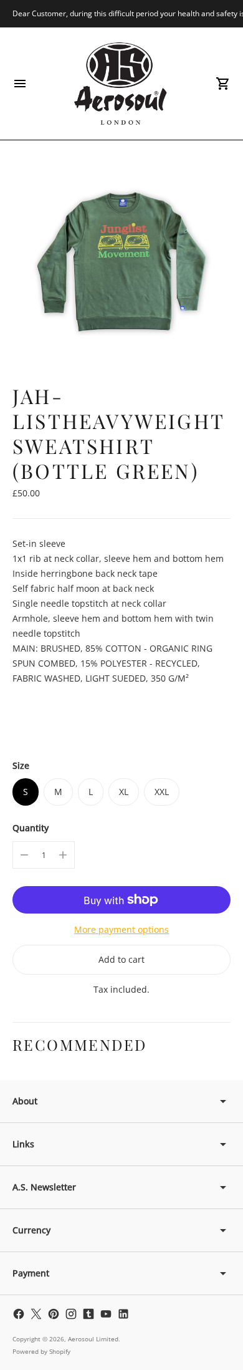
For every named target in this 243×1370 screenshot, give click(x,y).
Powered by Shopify (41, 1351)
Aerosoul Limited (93, 1338)
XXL (162, 792)
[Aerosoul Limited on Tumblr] (88, 1314)
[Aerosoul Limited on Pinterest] (53, 1314)
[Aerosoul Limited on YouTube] (106, 1314)
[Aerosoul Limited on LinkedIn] (123, 1314)
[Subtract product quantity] (24, 855)
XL (123, 792)
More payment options (121, 929)
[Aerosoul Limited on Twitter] (36, 1314)
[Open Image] (121, 262)
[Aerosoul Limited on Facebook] (18, 1314)
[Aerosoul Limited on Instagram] (71, 1314)
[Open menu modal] (20, 83)
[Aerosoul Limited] (121, 83)
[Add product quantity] (63, 855)
